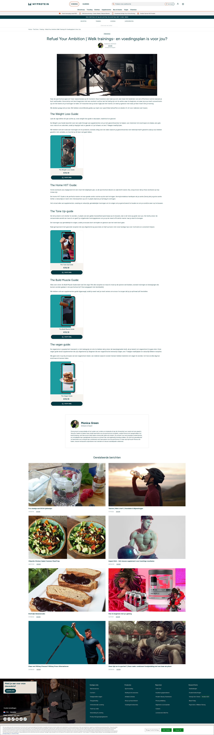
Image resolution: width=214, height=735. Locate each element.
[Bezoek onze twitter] (21, 719)
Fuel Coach (170, 4)
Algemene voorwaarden (163, 704)
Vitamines (133, 9)
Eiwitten (97, 9)
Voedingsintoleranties (131, 704)
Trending (89, 9)
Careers (158, 708)
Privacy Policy (6, 733)
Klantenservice (94, 688)
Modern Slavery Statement (164, 696)
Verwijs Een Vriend (199, 696)
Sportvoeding (129, 688)
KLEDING (86, 4)
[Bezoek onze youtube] (17, 719)
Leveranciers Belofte (162, 712)
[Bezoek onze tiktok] (13, 719)
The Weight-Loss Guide (66, 169)
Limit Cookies (166, 730)
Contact (92, 692)
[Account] (177, 4)
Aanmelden (10, 691)
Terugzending (94, 700)
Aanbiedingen (193, 688)
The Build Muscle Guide (66, 329)
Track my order (94, 708)
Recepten (83, 21)
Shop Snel (68, 177)
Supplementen (106, 9)
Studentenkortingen (195, 692)
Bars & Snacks (117, 9)
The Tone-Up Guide (66, 264)
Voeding (112, 21)
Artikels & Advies (130, 696)
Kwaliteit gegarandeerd (162, 692)
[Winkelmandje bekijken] (182, 4)
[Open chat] (25, 719)
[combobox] (143, 4)
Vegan (126, 9)
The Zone (35, 29)
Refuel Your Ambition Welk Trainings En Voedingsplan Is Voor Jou (63, 29)
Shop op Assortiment (131, 700)
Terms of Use (15, 733)
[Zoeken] (113, 4)
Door (110, 45)
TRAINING (107, 33)
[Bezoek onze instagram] (5, 719)
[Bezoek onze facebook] (9, 719)
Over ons (158, 688)
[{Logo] (39, 4)
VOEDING (74, 4)
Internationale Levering (97, 704)
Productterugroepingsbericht (99, 716)
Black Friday (192, 700)
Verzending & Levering (96, 712)
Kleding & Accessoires (131, 692)
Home (30, 29)
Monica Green (90, 423)
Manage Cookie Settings (152, 730)
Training (98, 21)
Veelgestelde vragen (96, 696)
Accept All (178, 730)
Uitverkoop (81, 9)
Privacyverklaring (160, 700)
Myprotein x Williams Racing (197, 704)
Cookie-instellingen (10, 708)
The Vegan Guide (66, 396)
